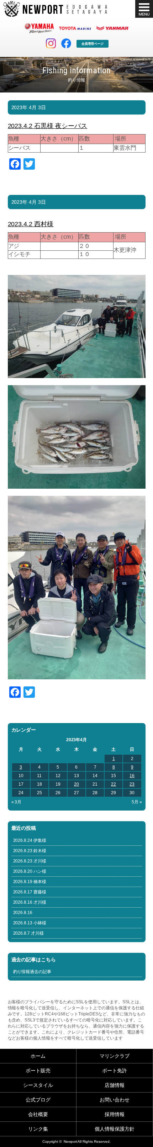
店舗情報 (115, 1085)
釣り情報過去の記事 (32, 971)
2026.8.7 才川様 (28, 933)
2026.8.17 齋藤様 (30, 892)
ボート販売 (38, 1070)
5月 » (137, 802)
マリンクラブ (115, 1056)
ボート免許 (114, 1070)
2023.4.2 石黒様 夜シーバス (48, 125)
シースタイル (38, 1085)
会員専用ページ (92, 44)
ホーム (38, 1056)
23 (132, 784)
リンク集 (38, 1129)
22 (113, 784)
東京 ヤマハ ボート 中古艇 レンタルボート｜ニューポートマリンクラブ (55, 9)
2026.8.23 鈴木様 (30, 850)
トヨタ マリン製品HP (75, 28)
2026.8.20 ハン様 (30, 871)
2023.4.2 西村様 (31, 224)
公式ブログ (38, 1100)
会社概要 (38, 1114)
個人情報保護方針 (114, 1129)
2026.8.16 (23, 912)
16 (132, 775)
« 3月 (16, 802)
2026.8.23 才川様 (30, 861)
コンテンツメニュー (144, 9)
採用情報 (115, 1114)
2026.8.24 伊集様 (30, 840)
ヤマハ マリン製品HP (39, 28)
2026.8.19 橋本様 (30, 881)
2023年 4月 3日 (28, 107)
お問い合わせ (115, 1100)
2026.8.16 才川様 (30, 902)
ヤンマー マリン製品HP (112, 28)
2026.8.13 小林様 (30, 922)
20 (76, 784)
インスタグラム (51, 43)
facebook (66, 43)
